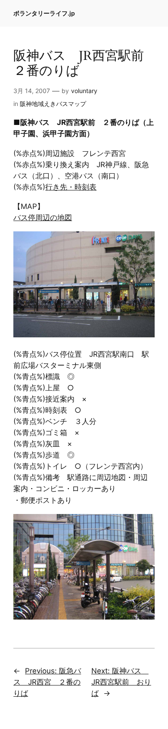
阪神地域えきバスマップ (53, 103)
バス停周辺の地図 (42, 217)
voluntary (84, 90)
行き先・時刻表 (70, 187)
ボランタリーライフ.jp (44, 13)
